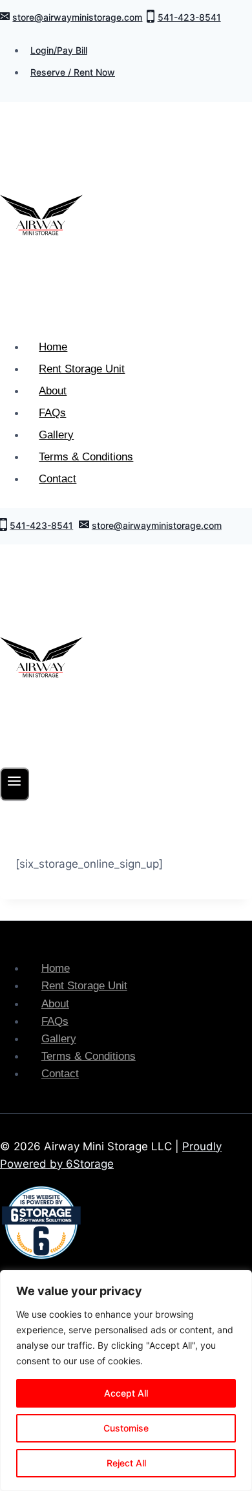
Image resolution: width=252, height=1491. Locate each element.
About (53, 391)
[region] (126, 1380)
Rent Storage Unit (82, 369)
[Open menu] (14, 783)
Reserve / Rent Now (72, 72)
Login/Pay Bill (58, 50)
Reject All (126, 1462)
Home (53, 347)
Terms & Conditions (86, 457)
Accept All (126, 1393)
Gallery (56, 435)
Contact (57, 479)
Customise (126, 1427)
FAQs (52, 413)
